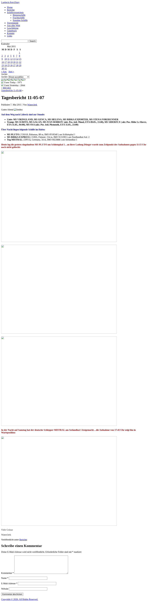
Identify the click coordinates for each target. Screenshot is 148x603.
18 (8, 62)
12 (11, 59)
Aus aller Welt (13, 25)
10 (5, 59)
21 (17, 62)
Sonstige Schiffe (20, 20)
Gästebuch (12, 30)
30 (3, 68)
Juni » (11, 71)
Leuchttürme (12, 28)
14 (17, 59)
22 (20, 62)
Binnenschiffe (19, 15)
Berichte (11, 10)
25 (8, 65)
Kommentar (7, 573)
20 (14, 62)
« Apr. (4, 71)
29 (20, 65)
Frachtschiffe (19, 17)
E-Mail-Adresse (9, 583)
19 (11, 62)
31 (5, 68)
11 (8, 59)
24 (5, 65)
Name (4, 578)
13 (14, 59)
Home (10, 7)
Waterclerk (32, 104)
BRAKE (7, 88)
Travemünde (12, 23)
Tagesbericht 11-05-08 (11, 90)
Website (4, 589)
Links (9, 36)
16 (3, 62)
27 (14, 65)
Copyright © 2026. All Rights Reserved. (19, 599)
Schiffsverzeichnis (15, 12)
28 (17, 65)
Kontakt (10, 33)
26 (11, 65)
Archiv (4, 77)
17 (5, 62)
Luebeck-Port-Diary (10, 2)
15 (20, 59)
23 (3, 65)
